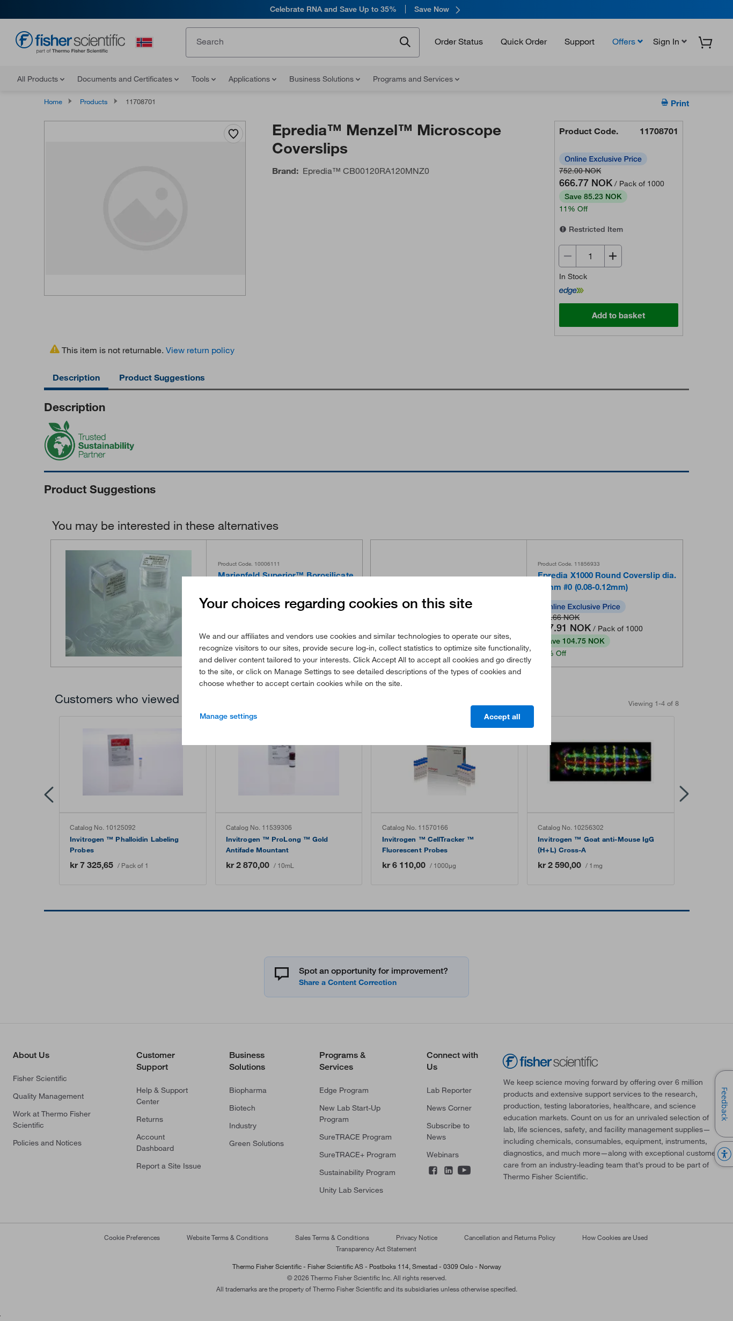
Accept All (502, 716)
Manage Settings (228, 716)
